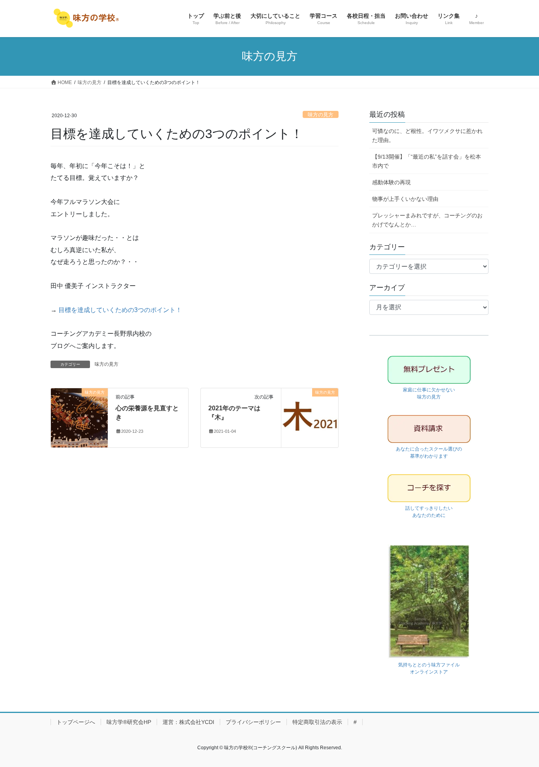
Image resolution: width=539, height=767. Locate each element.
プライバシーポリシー (253, 722)
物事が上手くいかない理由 (405, 199)
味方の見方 (320, 115)
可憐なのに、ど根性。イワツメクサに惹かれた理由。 (427, 135)
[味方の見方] (79, 417)
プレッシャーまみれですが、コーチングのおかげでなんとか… (427, 220)
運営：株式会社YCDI (188, 722)
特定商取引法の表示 (317, 722)
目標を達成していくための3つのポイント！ (120, 310)
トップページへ (75, 722)
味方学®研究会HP (129, 722)
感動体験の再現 (391, 182)
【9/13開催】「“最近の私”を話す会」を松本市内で (426, 161)
